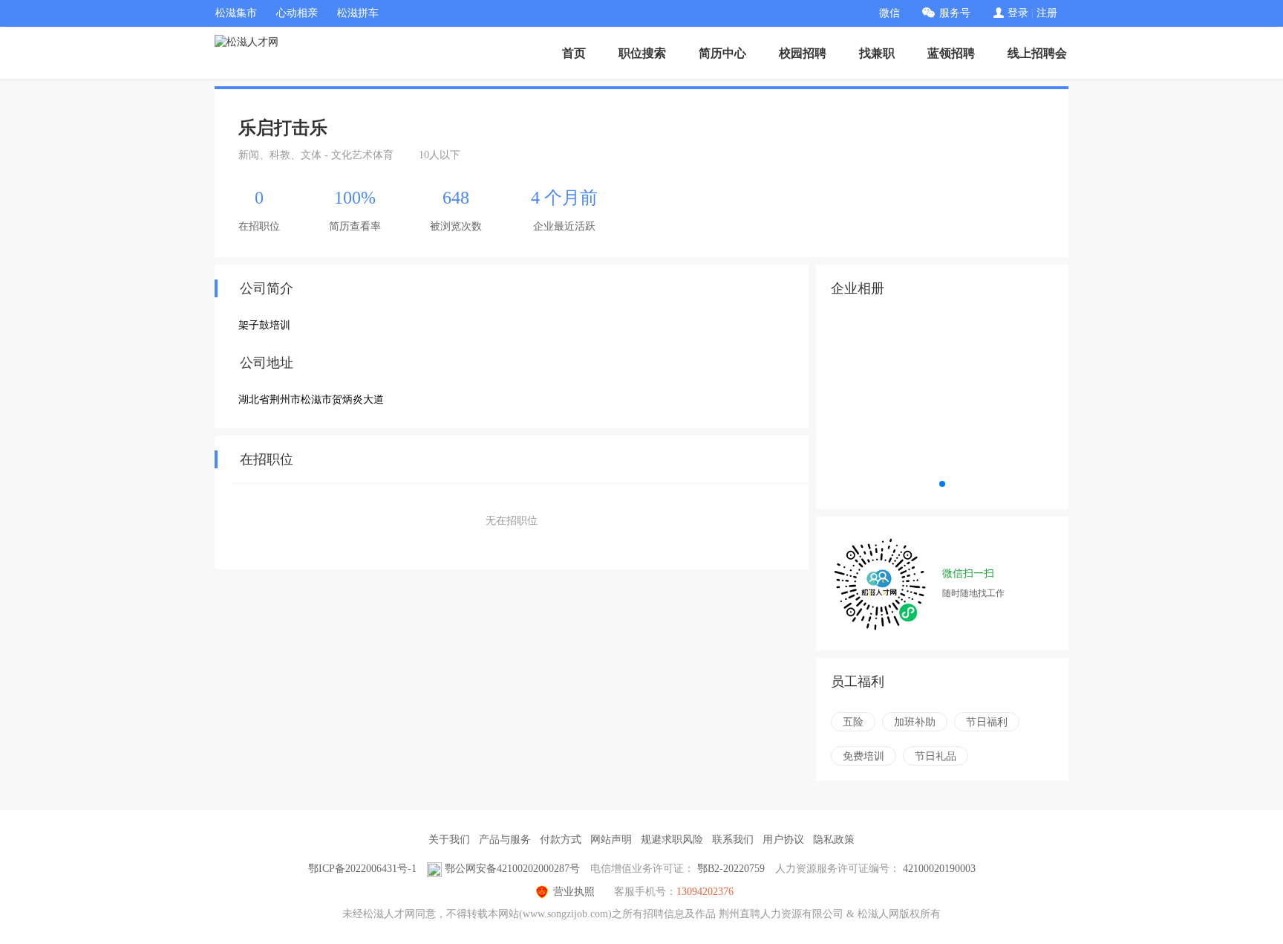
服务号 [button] (954, 13)
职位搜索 (642, 53)
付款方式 (560, 839)
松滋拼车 (358, 13)
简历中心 (722, 53)
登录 (1018, 13)
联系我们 (733, 839)
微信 (889, 13)
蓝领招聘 (951, 53)
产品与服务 (505, 839)
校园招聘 (802, 53)
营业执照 (574, 891)
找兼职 (877, 53)
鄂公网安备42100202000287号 (512, 868)
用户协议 (783, 839)
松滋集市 (236, 13)
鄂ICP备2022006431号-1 (362, 868)
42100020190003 (939, 868)
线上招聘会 (1037, 53)
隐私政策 (834, 839)
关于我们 (449, 839)
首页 (574, 53)
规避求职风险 (672, 839)
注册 (1046, 13)
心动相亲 (297, 13)
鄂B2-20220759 (731, 868)
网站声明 (611, 839)
